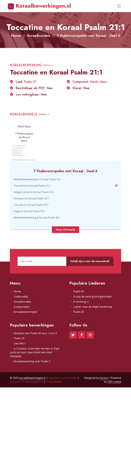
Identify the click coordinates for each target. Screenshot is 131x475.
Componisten (22, 306)
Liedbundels (21, 296)
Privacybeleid (54, 381)
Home (16, 35)
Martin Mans (98, 81)
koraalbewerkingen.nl (32, 378)
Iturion (104, 378)
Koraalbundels (38, 35)
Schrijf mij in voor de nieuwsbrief (89, 261)
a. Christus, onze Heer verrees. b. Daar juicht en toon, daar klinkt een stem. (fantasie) (35, 352)
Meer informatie (65, 229)
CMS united (114, 381)
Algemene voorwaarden (63, 378)
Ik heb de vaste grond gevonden (92, 296)
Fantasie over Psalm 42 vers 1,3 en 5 (35, 333)
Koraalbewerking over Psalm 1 (32, 361)
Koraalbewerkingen (25, 312)
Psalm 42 (78, 291)
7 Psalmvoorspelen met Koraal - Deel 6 (88, 35)
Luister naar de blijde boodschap (92, 306)
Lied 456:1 (20, 343)
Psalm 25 (78, 312)
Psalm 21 (30, 81)
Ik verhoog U (81, 301)
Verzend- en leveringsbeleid (26, 381)
